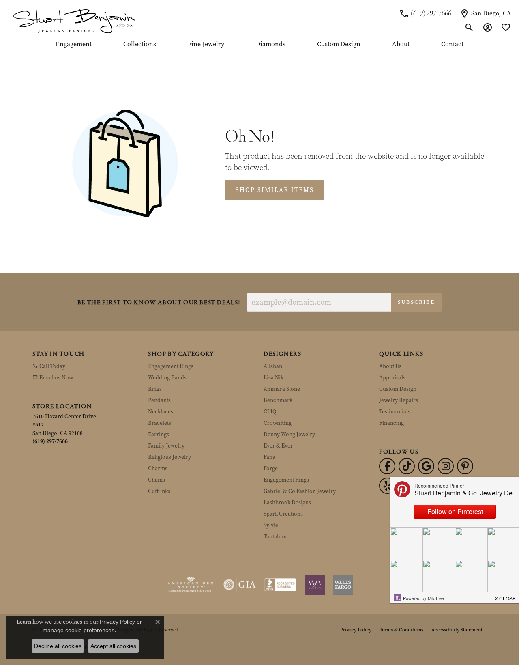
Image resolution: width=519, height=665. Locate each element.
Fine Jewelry (206, 44)
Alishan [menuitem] (273, 366)
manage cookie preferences (78, 630)
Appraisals (392, 377)
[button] (469, 27)
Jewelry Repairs (398, 400)
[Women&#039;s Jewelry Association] (315, 585)
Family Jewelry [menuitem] (166, 446)
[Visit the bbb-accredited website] (280, 585)
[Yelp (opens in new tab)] (387, 486)
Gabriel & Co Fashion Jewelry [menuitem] (300, 491)
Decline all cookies (57, 646)
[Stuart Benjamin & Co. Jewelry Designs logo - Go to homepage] (74, 20)
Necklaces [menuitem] (160, 411)
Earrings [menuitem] (158, 434)
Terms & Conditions (401, 629)
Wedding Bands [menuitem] (167, 377)
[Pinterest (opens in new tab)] (465, 466)
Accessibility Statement (457, 629)
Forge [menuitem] (271, 468)
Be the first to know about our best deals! (158, 303)
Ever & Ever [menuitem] (278, 446)
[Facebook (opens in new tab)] (387, 466)
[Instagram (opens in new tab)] (446, 466)
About (401, 44)
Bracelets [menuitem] (159, 423)
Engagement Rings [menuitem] (170, 366)
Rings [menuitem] (155, 389)
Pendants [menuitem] (159, 400)
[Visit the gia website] (239, 585)
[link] (425, 13)
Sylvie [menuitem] (271, 525)
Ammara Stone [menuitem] (282, 389)
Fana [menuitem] (269, 457)
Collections (139, 44)
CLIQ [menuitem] (270, 411)
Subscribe (416, 302)
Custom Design (338, 44)
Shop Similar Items (275, 190)
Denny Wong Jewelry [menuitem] (289, 434)
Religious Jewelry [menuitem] (169, 457)
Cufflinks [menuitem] (159, 491)
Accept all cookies (113, 646)
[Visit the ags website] (191, 585)
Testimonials (394, 411)
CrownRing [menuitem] (278, 423)
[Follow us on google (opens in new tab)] (426, 466)
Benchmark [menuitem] (278, 400)
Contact (452, 44)
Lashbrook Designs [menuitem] (287, 502)
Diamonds (270, 44)
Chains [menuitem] (156, 480)
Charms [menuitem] (157, 468)
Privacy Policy (355, 629)
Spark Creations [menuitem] (283, 514)
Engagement (74, 44)
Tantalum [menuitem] (275, 536)
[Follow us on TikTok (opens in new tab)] (407, 466)
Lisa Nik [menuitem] (273, 377)
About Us (390, 366)
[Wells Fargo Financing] (343, 585)
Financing (391, 423)
